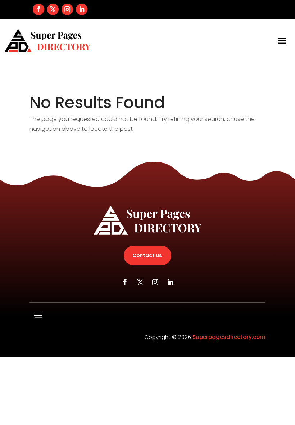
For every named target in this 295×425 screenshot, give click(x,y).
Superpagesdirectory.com (229, 337)
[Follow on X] (53, 9)
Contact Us (147, 255)
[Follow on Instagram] (67, 9)
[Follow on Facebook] (38, 9)
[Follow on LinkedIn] (81, 9)
